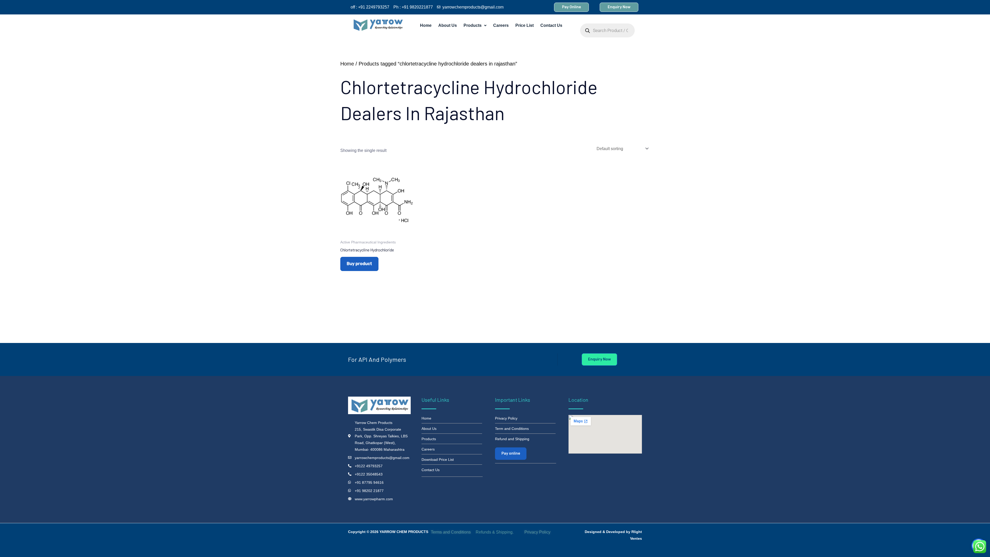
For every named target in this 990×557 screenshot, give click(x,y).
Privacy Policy (537, 532)
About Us (447, 25)
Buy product (359, 263)
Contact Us (551, 25)
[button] (475, 25)
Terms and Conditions (451, 532)
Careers (501, 25)
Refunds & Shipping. (495, 532)
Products (473, 25)
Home (426, 25)
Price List (524, 25)
